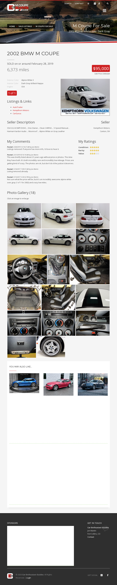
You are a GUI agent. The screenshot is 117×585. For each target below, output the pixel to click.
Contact (90, 537)
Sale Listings (25, 26)
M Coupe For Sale (44, 26)
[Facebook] (99, 3)
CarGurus (17, 113)
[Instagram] (95, 3)
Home (12, 26)
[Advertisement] (58, 423)
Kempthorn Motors (21, 110)
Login (28, 577)
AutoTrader (18, 107)
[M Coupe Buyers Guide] (18, 7)
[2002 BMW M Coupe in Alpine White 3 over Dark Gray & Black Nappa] (85, 97)
